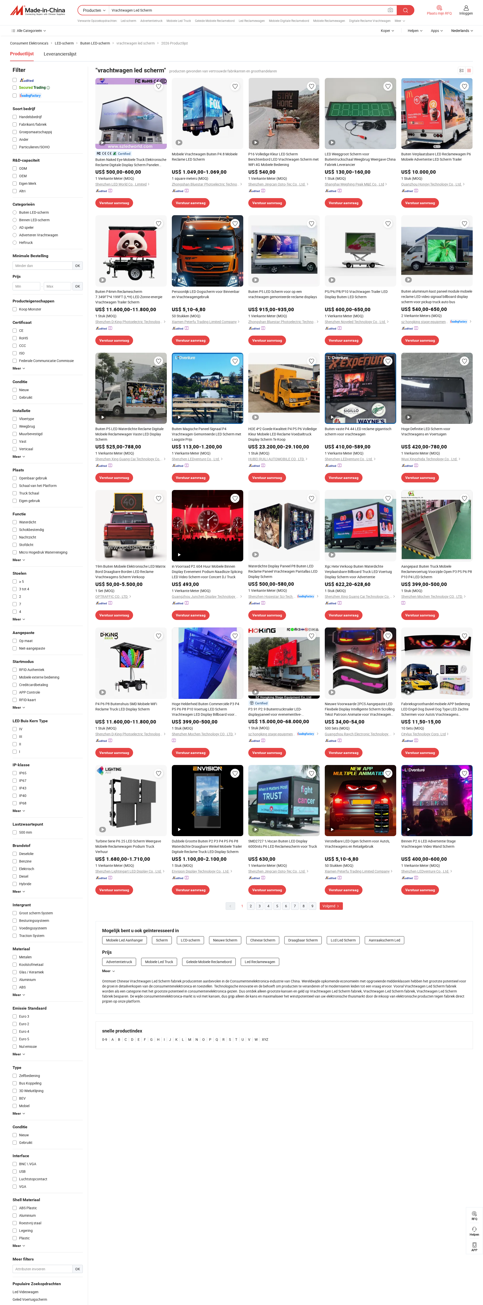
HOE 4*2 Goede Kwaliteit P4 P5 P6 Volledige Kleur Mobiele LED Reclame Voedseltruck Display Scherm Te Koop (282, 434)
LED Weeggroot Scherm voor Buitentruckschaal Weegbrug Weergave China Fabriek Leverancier (360, 159)
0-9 (104, 1039)
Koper (385, 30)
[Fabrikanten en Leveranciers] (37, 10)
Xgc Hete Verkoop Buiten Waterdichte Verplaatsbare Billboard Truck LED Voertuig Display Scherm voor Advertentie (358, 571)
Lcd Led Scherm (343, 940)
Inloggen (466, 13)
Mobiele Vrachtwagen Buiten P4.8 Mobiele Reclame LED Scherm (204, 157)
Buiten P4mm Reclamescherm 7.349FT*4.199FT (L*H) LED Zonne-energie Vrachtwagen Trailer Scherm (128, 296)
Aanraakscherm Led (384, 940)
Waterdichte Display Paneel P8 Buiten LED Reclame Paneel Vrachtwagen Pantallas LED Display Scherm (282, 571)
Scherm (162, 940)
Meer (106, 971)
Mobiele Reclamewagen (329, 21)
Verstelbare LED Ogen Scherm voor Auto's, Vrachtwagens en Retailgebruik (357, 844)
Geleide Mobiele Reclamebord (215, 21)
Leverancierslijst (60, 54)
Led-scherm (128, 21)
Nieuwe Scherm (225, 940)
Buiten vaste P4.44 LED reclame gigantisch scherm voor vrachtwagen (358, 431)
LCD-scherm (190, 940)
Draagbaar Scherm (303, 940)
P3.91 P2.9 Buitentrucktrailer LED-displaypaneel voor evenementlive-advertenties (275, 712)
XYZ (265, 1039)
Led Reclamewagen (252, 21)
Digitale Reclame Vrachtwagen (370, 21)
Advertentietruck (151, 21)
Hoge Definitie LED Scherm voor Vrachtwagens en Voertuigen (425, 431)
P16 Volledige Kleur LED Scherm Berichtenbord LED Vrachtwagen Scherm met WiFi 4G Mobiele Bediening (283, 159)
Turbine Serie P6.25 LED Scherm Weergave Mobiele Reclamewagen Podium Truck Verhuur (128, 846)
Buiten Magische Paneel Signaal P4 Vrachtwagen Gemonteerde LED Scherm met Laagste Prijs (206, 434)
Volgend (329, 906)
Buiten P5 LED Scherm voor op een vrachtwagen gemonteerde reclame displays (282, 294)
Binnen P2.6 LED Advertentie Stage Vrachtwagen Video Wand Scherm (428, 844)
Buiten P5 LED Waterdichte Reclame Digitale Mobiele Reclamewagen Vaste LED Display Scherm (129, 434)
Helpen (413, 30)
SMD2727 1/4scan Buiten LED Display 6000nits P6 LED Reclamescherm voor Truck (282, 844)
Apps (435, 30)
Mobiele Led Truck (179, 21)
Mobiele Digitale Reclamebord (289, 21)
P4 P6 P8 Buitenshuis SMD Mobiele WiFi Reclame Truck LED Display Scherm (126, 706)
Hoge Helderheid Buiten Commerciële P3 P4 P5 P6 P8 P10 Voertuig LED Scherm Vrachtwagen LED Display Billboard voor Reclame (205, 709)
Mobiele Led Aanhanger (124, 940)
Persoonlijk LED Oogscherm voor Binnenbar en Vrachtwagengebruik (205, 294)
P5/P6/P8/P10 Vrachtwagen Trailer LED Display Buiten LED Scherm (356, 294)
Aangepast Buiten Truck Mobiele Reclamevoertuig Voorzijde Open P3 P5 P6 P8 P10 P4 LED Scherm (436, 571)
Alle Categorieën (29, 30)
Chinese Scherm (262, 940)
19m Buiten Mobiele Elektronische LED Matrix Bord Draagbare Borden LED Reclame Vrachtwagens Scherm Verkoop (130, 571)
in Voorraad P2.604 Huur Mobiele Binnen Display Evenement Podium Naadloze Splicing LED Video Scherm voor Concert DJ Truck (207, 571)
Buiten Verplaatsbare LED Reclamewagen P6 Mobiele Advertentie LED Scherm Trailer (436, 157)
